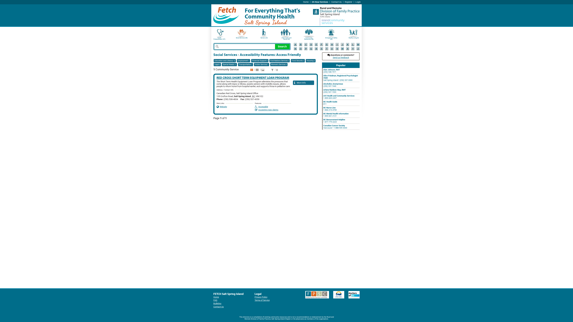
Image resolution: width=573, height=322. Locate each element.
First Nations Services (279, 61)
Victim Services (261, 65)
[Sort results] (277, 69)
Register (348, 2)
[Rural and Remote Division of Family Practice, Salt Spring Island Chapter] (336, 11)
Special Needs (229, 65)
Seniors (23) (264, 38)
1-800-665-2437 (339, 97)
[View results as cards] (252, 69)
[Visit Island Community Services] (332, 22)
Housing (311, 61)
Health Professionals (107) (219, 38)
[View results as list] (257, 69)
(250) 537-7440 (333, 85)
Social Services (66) (242, 38)
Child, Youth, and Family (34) (286, 38)
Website (223, 107)
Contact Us (336, 2)
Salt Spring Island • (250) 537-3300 (340, 78)
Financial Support (260, 61)
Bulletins (217, 303)
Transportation (245, 65)
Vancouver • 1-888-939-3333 (335, 126)
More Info (301, 83)
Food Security (298, 61)
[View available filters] (272, 69)
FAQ (215, 300)
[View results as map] (263, 69)
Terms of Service (262, 300)
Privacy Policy (261, 297)
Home (306, 2)
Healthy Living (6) (354, 38)
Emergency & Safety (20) (331, 38)
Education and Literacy (225, 61)
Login (358, 2)
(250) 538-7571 (331, 71)
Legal (217, 65)
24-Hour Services (320, 2)
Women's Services (279, 65)
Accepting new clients (268, 110)
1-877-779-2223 (334, 121)
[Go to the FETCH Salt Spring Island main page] (226, 14)
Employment (243, 61)
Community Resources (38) (309, 38)
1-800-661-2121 (336, 115)
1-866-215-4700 (330, 109)
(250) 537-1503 (334, 91)
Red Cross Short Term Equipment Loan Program (253, 77)
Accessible (263, 107)
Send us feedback (341, 57)
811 (330, 103)
